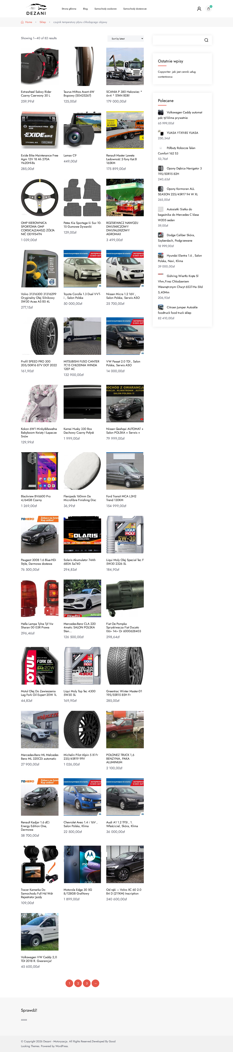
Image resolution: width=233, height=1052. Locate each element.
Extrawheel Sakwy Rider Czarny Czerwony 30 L (36, 94)
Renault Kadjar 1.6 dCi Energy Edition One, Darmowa (35, 826)
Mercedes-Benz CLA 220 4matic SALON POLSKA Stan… (80, 628)
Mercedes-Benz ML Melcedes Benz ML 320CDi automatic (39, 757)
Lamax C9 (70, 155)
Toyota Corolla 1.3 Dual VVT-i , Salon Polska (82, 296)
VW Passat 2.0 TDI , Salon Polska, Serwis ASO (123, 363)
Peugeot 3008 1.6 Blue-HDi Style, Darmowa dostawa (38, 562)
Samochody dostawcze (135, 8)
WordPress (61, 1046)
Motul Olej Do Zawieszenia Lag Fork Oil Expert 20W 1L (39, 693)
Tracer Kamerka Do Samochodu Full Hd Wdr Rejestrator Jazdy (37, 893)
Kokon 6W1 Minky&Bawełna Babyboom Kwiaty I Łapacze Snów (39, 433)
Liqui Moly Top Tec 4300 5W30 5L (80, 693)
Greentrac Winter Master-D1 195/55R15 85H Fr (124, 693)
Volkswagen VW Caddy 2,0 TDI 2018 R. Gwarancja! (39, 959)
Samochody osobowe (105, 8)
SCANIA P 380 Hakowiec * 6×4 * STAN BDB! (124, 94)
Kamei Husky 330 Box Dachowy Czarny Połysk (79, 431)
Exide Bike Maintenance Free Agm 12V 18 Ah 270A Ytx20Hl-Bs (39, 159)
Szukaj (206, 40)
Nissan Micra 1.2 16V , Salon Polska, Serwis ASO (123, 296)
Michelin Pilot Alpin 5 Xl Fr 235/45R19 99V (81, 757)
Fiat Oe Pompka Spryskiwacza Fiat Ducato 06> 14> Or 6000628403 (123, 628)
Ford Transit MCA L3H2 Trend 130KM (121, 498)
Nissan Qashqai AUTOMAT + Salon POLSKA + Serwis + (124, 431)
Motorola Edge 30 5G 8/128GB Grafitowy (78, 892)
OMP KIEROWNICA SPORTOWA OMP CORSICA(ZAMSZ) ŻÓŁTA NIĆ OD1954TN (38, 228)
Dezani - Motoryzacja (55, 1041)
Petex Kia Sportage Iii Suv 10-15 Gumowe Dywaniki (82, 225)
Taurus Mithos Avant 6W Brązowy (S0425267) (79, 94)
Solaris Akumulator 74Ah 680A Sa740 (80, 562)
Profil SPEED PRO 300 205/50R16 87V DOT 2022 (39, 363)
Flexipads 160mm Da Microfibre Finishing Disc (80, 498)
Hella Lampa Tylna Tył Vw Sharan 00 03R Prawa (37, 626)
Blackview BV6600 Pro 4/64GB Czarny (36, 498)
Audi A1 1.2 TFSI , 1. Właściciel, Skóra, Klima (122, 824)
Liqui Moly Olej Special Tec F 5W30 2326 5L (125, 562)
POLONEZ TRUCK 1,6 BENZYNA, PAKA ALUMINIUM (120, 759)
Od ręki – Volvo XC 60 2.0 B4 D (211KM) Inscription (123, 892)
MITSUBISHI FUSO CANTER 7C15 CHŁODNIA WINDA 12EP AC (81, 365)
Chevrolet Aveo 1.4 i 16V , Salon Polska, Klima (81, 824)
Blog (85, 8)
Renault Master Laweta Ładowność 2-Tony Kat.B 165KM (121, 159)
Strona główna (69, 8)
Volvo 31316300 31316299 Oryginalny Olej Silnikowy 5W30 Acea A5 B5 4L (38, 298)
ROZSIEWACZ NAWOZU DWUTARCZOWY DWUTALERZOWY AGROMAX (122, 228)
